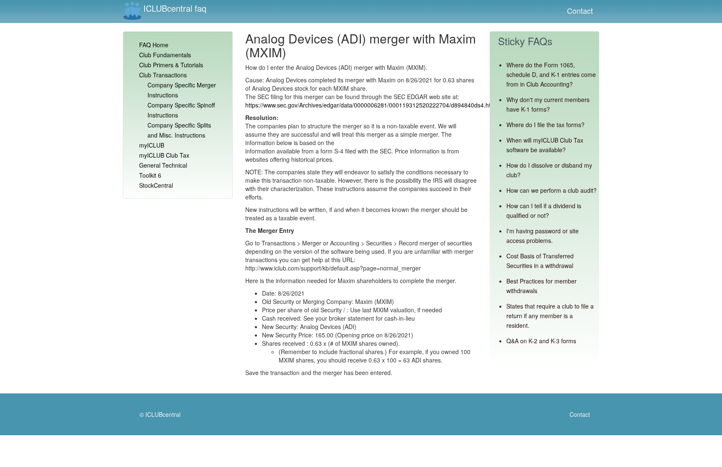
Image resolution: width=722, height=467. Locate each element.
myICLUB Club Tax (164, 155)
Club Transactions (163, 75)
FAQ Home (153, 45)
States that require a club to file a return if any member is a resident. (550, 315)
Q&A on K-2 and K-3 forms (541, 341)
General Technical (163, 165)
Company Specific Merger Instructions (181, 90)
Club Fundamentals (165, 55)
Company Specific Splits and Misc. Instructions (179, 130)
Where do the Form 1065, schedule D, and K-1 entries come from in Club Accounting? (551, 74)
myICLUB (151, 145)
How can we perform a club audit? (551, 190)
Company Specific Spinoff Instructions (181, 110)
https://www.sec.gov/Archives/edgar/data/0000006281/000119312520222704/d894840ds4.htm (370, 105)
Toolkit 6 (150, 175)
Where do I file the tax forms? (545, 124)
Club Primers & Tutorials (171, 65)
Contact (580, 10)
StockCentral (156, 185)
